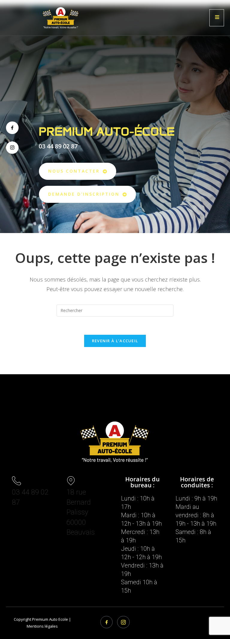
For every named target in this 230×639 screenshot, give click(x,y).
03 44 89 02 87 (58, 146)
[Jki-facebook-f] (12, 127)
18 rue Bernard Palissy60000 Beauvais (80, 512)
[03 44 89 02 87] (16, 480)
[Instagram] (12, 148)
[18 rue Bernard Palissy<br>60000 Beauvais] (70, 480)
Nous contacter (74, 171)
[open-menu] (216, 17)
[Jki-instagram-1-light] (123, 622)
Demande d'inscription (83, 194)
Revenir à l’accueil (115, 340)
